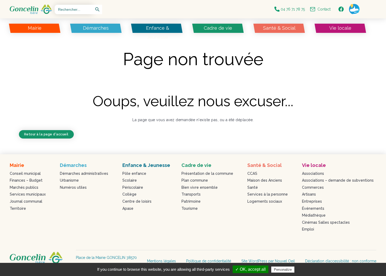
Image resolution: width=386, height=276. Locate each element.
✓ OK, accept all (250, 269)
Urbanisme (69, 180)
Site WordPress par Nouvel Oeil (268, 261)
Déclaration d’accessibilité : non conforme (340, 261)
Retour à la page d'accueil (46, 134)
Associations (313, 173)
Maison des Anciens (264, 180)
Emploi (308, 229)
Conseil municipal (25, 173)
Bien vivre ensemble (199, 187)
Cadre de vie (218, 28)
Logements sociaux (264, 201)
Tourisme (189, 208)
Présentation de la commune (207, 173)
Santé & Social (279, 28)
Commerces (313, 187)
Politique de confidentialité (208, 261)
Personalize (283, 270)
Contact (323, 9)
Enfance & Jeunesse (157, 32)
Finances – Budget (26, 180)
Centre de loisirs (137, 201)
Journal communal (26, 201)
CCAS (252, 173)
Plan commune (194, 180)
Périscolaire (132, 187)
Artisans (309, 194)
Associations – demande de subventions (338, 180)
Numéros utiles (73, 187)
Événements (313, 208)
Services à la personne (267, 194)
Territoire (18, 208)
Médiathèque (314, 215)
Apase (127, 208)
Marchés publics (24, 187)
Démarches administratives (84, 173)
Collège (129, 194)
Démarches (95, 28)
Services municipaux (28, 194)
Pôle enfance (134, 173)
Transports (191, 194)
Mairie (34, 28)
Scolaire (129, 180)
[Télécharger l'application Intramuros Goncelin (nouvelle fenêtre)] (355, 9)
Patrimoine (191, 201)
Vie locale (340, 28)
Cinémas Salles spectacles (326, 222)
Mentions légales (161, 261)
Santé (252, 187)
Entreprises (312, 201)
